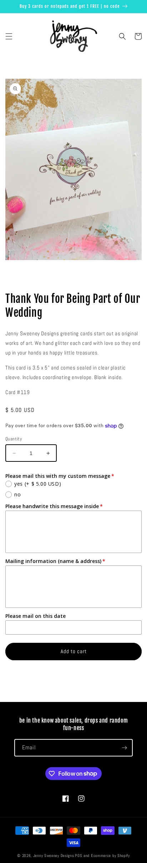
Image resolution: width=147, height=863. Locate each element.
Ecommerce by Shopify (110, 855)
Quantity (13, 439)
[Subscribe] (124, 747)
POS (78, 855)
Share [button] (19, 278)
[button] (9, 36)
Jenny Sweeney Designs (53, 855)
